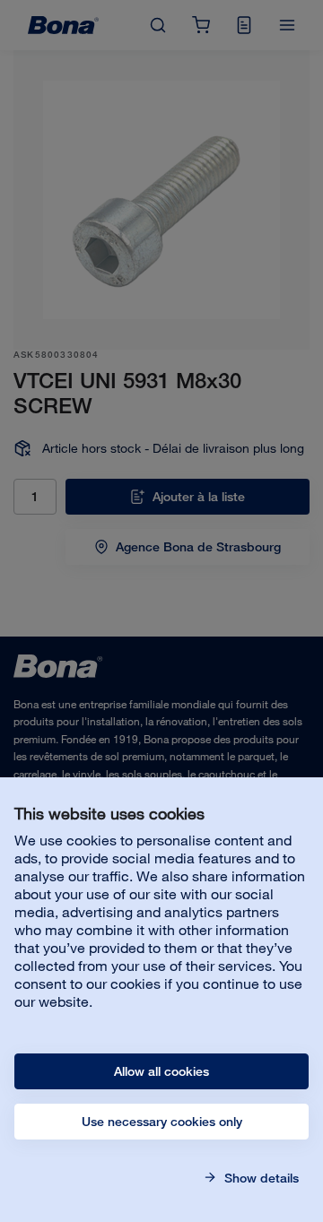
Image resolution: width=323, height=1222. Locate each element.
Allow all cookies (161, 1071)
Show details (260, 1178)
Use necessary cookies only (162, 1122)
